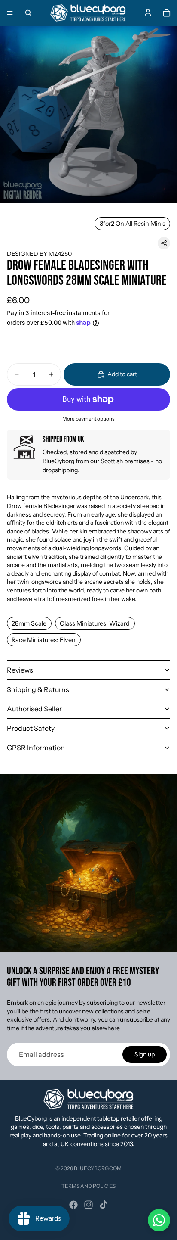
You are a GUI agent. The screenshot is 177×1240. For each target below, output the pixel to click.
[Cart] (166, 12)
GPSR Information (36, 747)
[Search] (28, 12)
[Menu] (10, 13)
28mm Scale (29, 623)
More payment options (88, 419)
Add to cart (122, 374)
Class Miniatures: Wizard (95, 623)
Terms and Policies (88, 1186)
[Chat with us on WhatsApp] (159, 1220)
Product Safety (31, 728)
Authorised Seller (34, 708)
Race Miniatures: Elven (44, 640)
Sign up (144, 1054)
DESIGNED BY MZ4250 (39, 254)
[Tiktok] (103, 1204)
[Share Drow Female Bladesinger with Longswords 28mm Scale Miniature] (164, 243)
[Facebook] (73, 1204)
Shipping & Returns (38, 689)
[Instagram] (88, 1204)
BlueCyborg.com (98, 1168)
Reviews (20, 670)
